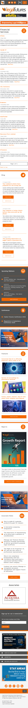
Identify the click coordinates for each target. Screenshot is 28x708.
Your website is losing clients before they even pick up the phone (12, 212)
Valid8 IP (3, 50)
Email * (4, 622)
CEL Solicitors (5, 86)
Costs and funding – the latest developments (13, 294)
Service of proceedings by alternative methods (10, 378)
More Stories (14, 577)
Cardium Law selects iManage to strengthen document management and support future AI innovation (15, 569)
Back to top (3, 167)
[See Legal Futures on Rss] (22, 686)
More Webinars (14, 299)
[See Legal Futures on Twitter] (9, 2)
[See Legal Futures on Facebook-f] (15, 2)
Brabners (3, 102)
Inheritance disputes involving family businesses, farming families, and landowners (15, 287)
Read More (10, 64)
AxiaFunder (4, 116)
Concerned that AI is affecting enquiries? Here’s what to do (12, 359)
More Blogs (8, 201)
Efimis (2, 36)
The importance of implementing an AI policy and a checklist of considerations (15, 534)
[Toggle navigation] (24, 2)
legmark (12, 703)
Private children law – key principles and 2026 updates (14, 280)
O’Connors (3, 150)
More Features (14, 416)
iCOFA (2, 69)
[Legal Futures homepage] (14, 10)
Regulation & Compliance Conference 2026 (12, 321)
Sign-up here (5, 626)
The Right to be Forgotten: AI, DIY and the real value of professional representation (14, 550)
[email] (14, 622)
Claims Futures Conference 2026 (15, 317)
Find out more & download (14, 481)
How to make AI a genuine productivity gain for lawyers (13, 522)
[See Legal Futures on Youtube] (18, 686)
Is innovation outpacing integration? (12, 527)
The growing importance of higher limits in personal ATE (12, 239)
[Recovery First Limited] (15, 595)
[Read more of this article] (14, 368)
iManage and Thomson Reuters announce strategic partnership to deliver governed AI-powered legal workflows (14, 542)
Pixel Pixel (9, 702)
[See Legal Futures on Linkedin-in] (12, 2)
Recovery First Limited (7, 134)
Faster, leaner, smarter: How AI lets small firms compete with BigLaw (14, 397)
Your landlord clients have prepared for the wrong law (12, 184)
